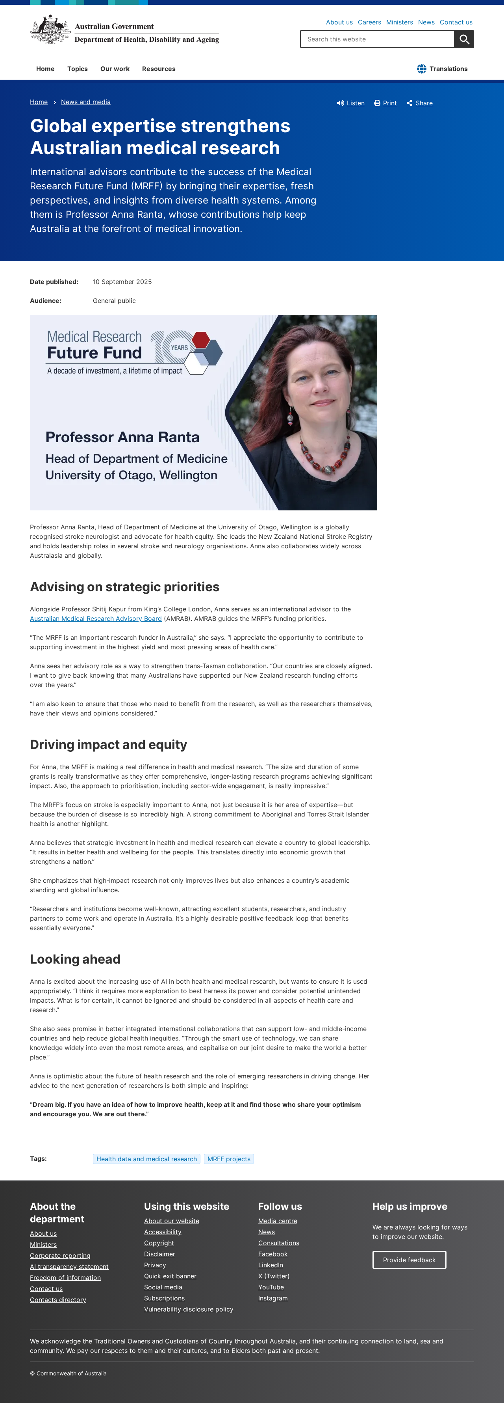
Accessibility (163, 1232)
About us (339, 22)
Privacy (155, 1265)
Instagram (273, 1298)
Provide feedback (409, 1260)
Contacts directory (58, 1300)
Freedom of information (65, 1278)
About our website (171, 1221)
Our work (115, 69)
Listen (356, 103)
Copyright (159, 1243)
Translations (449, 69)
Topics (77, 69)
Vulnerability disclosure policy (188, 1309)
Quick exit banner (170, 1276)
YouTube (271, 1287)
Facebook (273, 1254)
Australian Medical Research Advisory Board (96, 618)
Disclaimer (159, 1254)
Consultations (278, 1243)
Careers (369, 22)
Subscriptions (164, 1298)
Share (424, 103)
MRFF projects (229, 1159)
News (426, 22)
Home (45, 69)
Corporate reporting (60, 1255)
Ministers (399, 22)
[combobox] (377, 39)
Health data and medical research (146, 1159)
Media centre (277, 1221)
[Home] (124, 29)
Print (390, 103)
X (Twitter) (274, 1276)
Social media (163, 1287)
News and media (86, 102)
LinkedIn (270, 1265)
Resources (159, 69)
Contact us (456, 22)
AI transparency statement (69, 1266)
